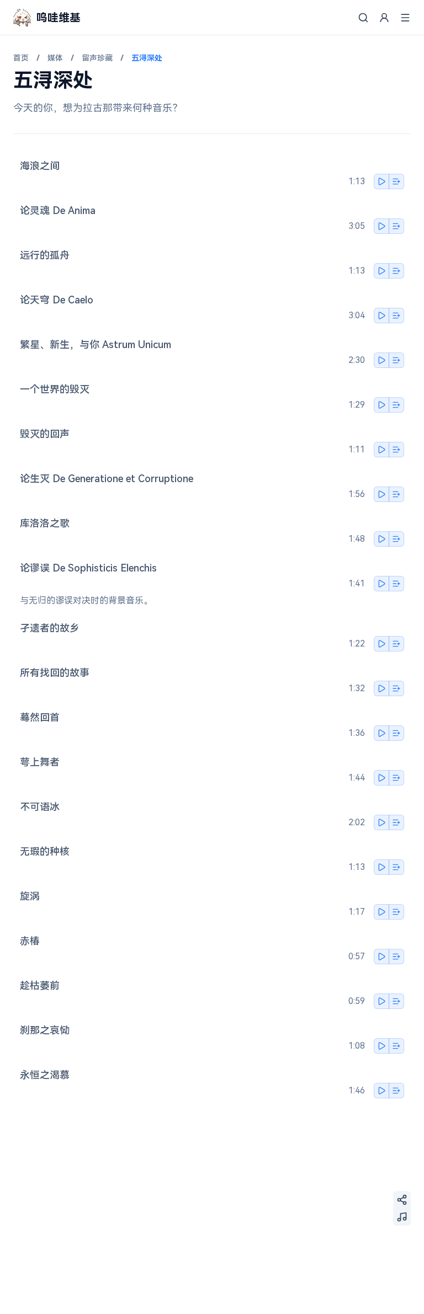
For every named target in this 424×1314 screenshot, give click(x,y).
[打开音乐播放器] (402, 1217)
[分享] (402, 1200)
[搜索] (363, 17)
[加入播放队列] (396, 181)
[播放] (381, 181)
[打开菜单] (405, 17)
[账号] (384, 17)
